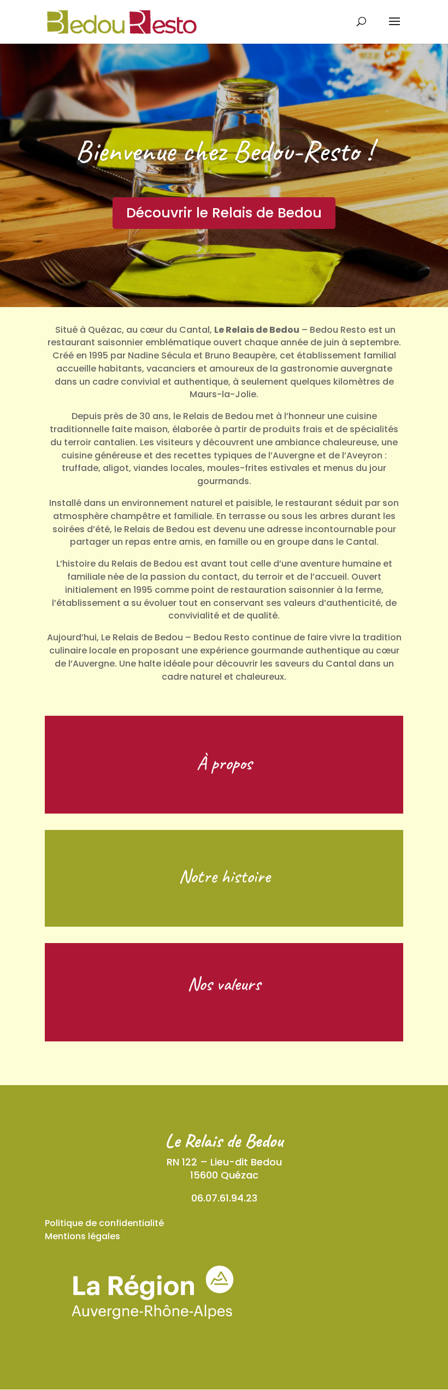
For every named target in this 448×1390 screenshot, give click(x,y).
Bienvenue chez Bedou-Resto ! (224, 151)
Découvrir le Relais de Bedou (224, 212)
